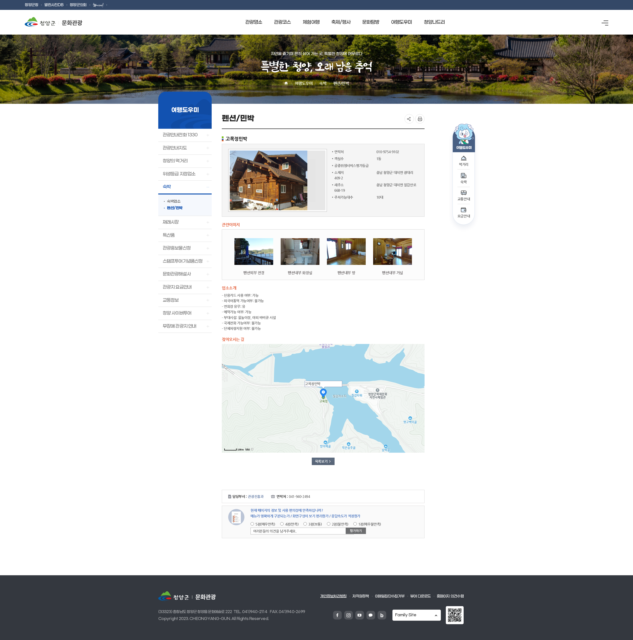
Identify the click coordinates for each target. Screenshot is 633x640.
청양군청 (31, 5)
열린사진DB (53, 5)
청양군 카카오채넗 (370, 615)
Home (286, 83)
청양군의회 (78, 5)
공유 (409, 119)
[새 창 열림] (455, 610)
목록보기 (321, 461)
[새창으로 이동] (98, 5)
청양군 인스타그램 (348, 615)
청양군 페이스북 (337, 615)
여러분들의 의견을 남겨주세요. (274, 531)
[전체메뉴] (605, 23)
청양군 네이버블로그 (382, 615)
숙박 (322, 83)
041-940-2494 (299, 496)
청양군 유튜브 (359, 615)
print (420, 119)
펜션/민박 (341, 83)
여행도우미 (304, 83)
